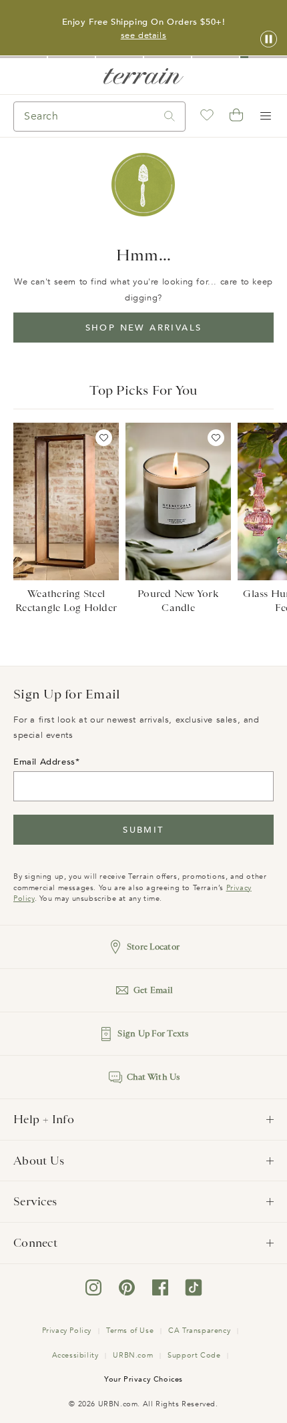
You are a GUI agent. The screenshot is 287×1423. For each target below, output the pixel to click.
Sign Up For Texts (152, 1033)
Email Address (44, 762)
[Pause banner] (269, 40)
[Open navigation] (265, 116)
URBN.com (133, 1355)
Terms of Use (130, 1330)
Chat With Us (153, 1077)
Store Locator (153, 947)
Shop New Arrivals (143, 328)
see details (144, 35)
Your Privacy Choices (143, 1379)
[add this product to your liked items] (104, 438)
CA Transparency (199, 1330)
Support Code (194, 1355)
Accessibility (75, 1355)
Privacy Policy (66, 1330)
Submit (143, 830)
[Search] (169, 116)
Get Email (153, 990)
